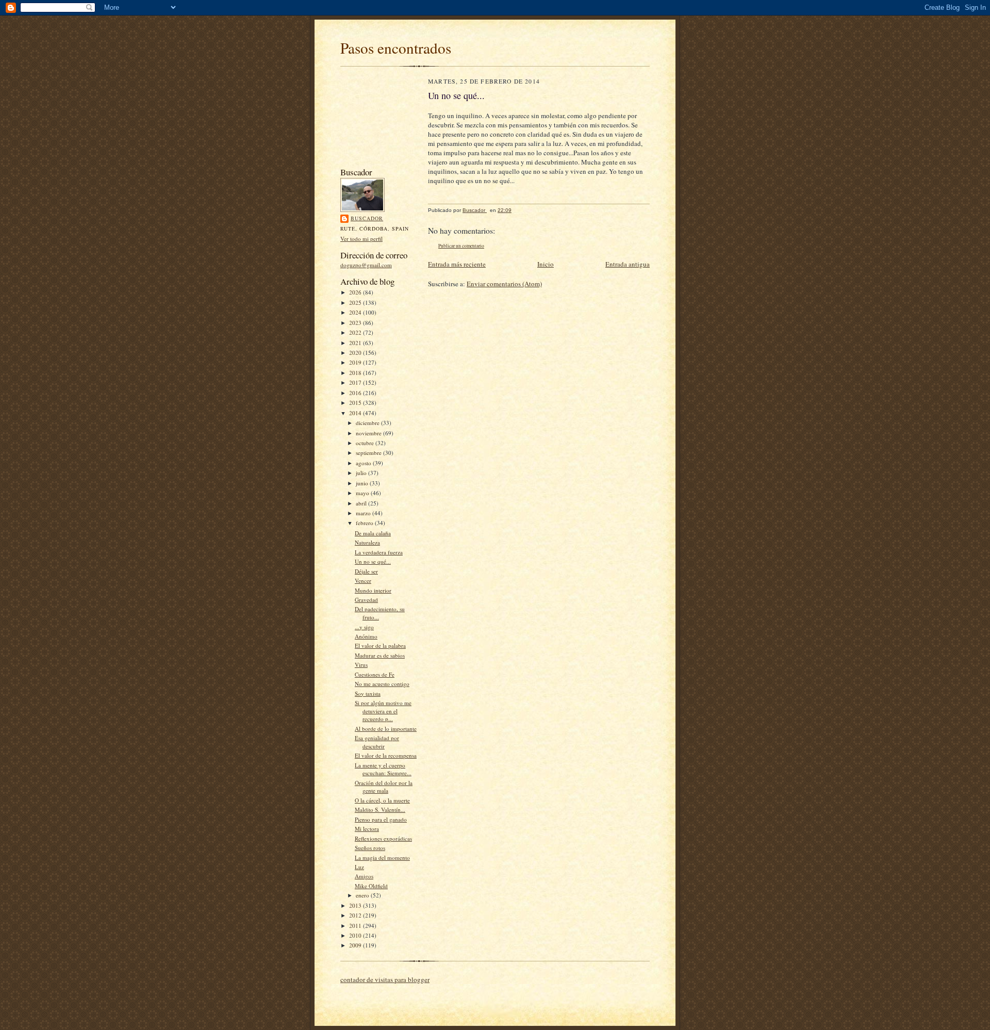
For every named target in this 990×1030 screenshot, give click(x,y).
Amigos (364, 876)
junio (363, 483)
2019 (356, 362)
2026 (356, 292)
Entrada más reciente (457, 264)
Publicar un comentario (461, 245)
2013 (356, 905)
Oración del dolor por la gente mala (383, 787)
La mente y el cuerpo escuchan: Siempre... (383, 769)
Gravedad (366, 599)
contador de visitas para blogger (385, 979)
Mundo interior (373, 590)
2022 (356, 332)
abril (362, 503)
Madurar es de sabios (380, 655)
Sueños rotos (370, 848)
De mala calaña (373, 533)
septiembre (369, 452)
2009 (356, 945)
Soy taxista (368, 693)
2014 (356, 413)
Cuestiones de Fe (374, 674)
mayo (363, 493)
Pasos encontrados (395, 48)
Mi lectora (367, 828)
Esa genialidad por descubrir (377, 742)
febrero (365, 523)
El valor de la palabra (380, 645)
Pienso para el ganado (381, 819)
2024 (356, 312)
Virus (361, 664)
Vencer (363, 580)
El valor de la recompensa (386, 755)
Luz (359, 867)
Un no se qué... (373, 561)
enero (363, 895)
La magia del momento (382, 857)
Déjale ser (366, 571)
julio (362, 473)
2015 (356, 402)
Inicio (545, 264)
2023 (356, 322)
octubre (365, 443)
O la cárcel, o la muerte (382, 800)
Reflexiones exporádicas (383, 838)
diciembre (368, 423)
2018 (356, 373)
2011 (356, 925)
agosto (364, 463)
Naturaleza (367, 542)
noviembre (369, 433)
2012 (356, 915)
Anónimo (366, 636)
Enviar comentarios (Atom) (504, 283)
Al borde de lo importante (386, 728)
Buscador (367, 218)
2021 (356, 343)
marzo (364, 513)
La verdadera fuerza (379, 552)
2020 (356, 352)
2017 (356, 382)
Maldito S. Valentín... (380, 809)
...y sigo (364, 627)
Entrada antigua (627, 264)
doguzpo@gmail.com (366, 265)
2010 (356, 935)
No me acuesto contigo (382, 684)
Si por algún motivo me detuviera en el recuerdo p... (383, 711)
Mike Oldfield (371, 886)
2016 (356, 393)
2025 (356, 302)
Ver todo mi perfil (361, 238)
